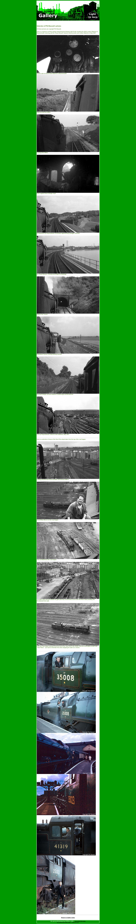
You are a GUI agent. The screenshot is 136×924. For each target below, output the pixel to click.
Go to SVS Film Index (80, 921)
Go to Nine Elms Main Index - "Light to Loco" (68, 922)
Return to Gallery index (68, 917)
